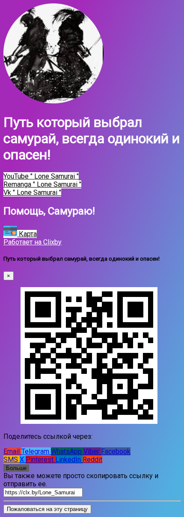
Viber (92, 451)
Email (12, 451)
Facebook (116, 451)
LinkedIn (69, 459)
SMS (11, 459)
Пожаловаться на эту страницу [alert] (47, 509)
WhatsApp (67, 451)
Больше (16, 468)
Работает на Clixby (32, 242)
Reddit (92, 459)
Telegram (36, 451)
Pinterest (40, 459)
